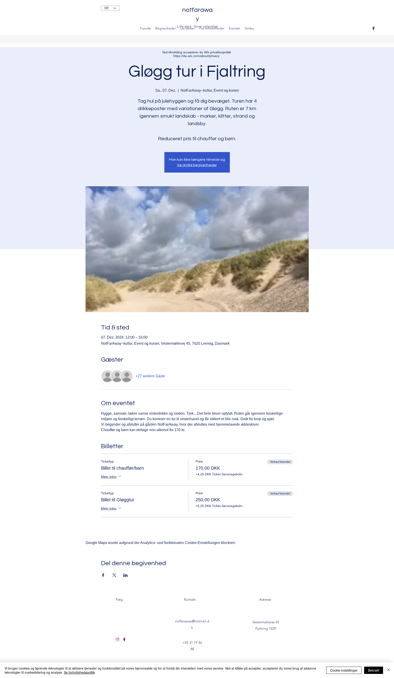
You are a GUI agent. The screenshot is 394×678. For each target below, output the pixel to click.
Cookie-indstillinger (344, 670)
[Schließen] (388, 670)
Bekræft (373, 670)
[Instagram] (117, 639)
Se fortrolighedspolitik (79, 672)
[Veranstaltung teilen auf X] (114, 575)
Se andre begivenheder (197, 165)
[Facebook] (373, 28)
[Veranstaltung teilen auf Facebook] (103, 575)
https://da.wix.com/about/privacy (196, 56)
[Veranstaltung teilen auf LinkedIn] (125, 575)
